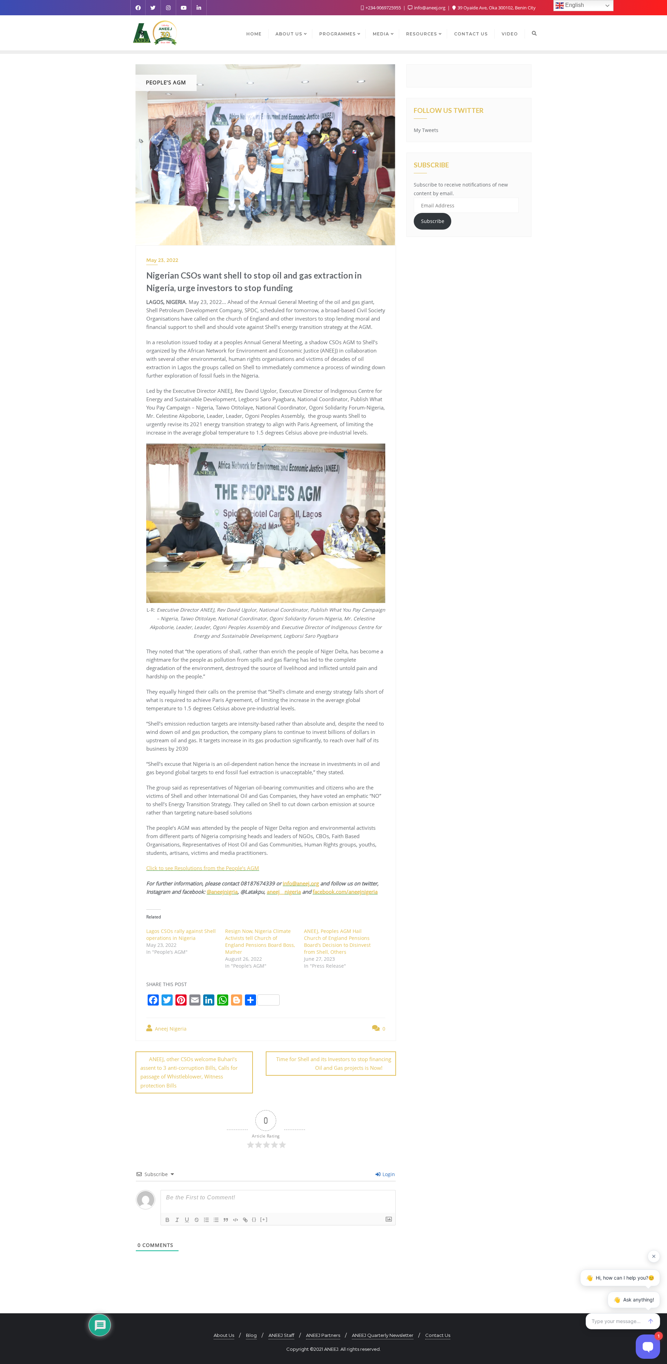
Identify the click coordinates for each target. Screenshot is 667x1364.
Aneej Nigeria (170, 1028)
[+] (264, 1219)
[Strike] (196, 1220)
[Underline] (187, 1220)
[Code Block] (235, 1220)
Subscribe (432, 221)
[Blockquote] (226, 1220)
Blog (251, 1335)
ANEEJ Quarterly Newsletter (382, 1335)
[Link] (245, 1220)
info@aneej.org (429, 8)
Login (388, 1174)
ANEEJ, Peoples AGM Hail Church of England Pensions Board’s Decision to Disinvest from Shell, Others (337, 941)
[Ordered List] (206, 1220)
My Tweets (426, 130)
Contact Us (437, 1335)
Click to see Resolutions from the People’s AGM (202, 868)
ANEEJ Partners (323, 1335)
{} (254, 1219)
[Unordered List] (216, 1220)
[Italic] (177, 1220)
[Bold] (167, 1220)
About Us (224, 1335)
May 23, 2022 (162, 260)
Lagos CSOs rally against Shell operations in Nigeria (181, 934)
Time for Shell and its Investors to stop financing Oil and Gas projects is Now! (333, 1063)
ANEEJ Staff (281, 1335)
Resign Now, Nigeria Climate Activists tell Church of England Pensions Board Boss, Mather (260, 941)
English (574, 5)
